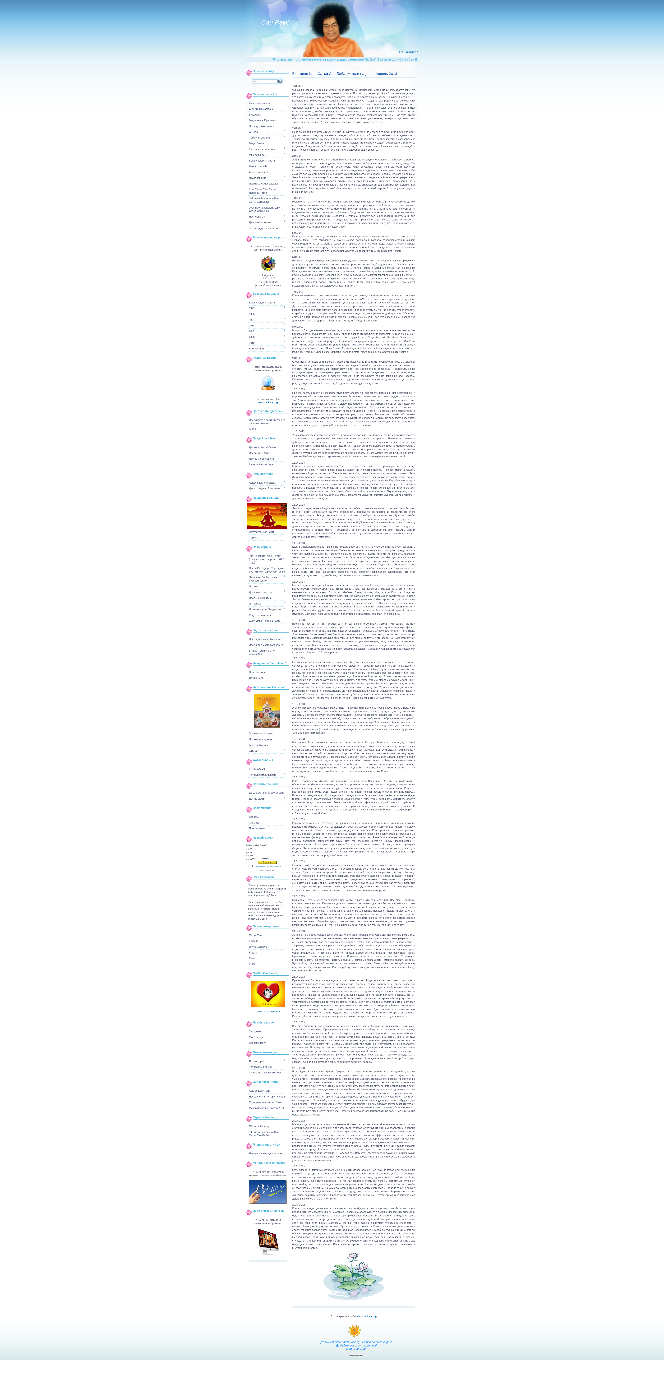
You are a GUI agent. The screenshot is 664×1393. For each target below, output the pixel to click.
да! (251, 852)
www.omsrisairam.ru (268, 1011)
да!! (251, 856)
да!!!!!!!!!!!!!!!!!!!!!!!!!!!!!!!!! (259, 859)
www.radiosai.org (367, 1316)
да (251, 849)
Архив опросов (275, 866)
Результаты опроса (261, 866)
